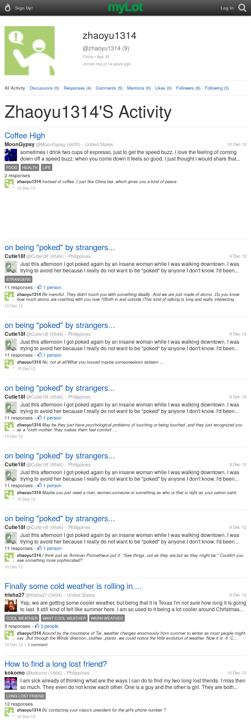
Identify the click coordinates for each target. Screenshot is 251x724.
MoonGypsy (20, 144)
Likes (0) (163, 88)
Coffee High (25, 135)
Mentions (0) (139, 88)
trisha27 (15, 594)
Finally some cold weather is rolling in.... (73, 585)
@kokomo (36, 672)
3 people (50, 626)
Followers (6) (188, 88)
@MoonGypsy (50, 144)
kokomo (15, 672)
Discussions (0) (44, 88)
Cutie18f (15, 256)
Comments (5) (109, 88)
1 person (52, 287)
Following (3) (217, 88)
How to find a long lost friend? (56, 663)
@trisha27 (36, 595)
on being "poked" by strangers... (60, 246)
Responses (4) (77, 88)
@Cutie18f (37, 256)
